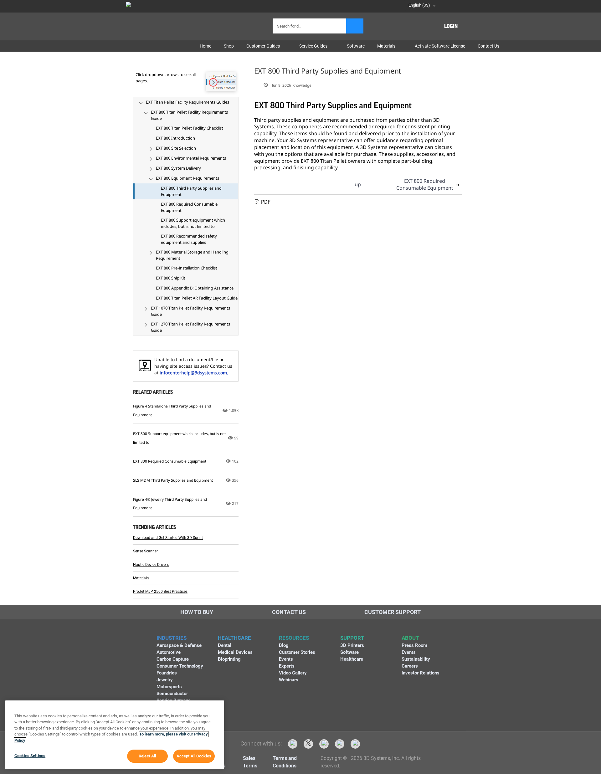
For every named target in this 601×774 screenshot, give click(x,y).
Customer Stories (297, 652)
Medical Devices (235, 652)
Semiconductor (172, 693)
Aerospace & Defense (179, 645)
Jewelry (165, 680)
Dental (224, 645)
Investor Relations (420, 673)
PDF (265, 202)
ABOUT (410, 638)
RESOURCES (294, 638)
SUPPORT (352, 638)
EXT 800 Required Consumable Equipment (424, 184)
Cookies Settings (29, 755)
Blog (284, 645)
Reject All (147, 756)
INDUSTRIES (172, 638)
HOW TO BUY (196, 612)
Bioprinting (229, 659)
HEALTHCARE (234, 638)
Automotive (169, 652)
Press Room (414, 645)
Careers (410, 666)
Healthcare (351, 659)
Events (286, 659)
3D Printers (352, 645)
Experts (287, 666)
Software (349, 652)
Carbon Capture (173, 659)
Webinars (288, 680)
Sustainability (416, 659)
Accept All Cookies (194, 756)
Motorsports (169, 686)
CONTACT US (289, 612)
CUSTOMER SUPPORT (392, 612)
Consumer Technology (180, 666)
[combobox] (310, 25)
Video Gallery (293, 673)
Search (354, 25)
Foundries (167, 673)
